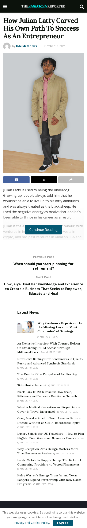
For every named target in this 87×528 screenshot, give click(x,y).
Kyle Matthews (26, 46)
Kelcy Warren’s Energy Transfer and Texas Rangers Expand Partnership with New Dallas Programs (49, 479)
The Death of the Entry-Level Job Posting (47, 374)
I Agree (62, 523)
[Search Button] (82, 6)
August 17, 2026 (28, 400)
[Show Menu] (5, 6)
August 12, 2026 (28, 427)
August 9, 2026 (44, 484)
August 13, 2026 (68, 411)
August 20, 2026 (52, 352)
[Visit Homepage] (43, 6)
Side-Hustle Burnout (31, 385)
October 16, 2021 (54, 46)
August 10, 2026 (28, 468)
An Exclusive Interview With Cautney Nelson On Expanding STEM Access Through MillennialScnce (48, 348)
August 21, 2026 (48, 337)
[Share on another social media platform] (71, 179)
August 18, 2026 (28, 367)
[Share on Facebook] (16, 179)
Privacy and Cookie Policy (31, 523)
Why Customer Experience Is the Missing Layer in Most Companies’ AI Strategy (59, 327)
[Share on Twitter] (44, 179)
